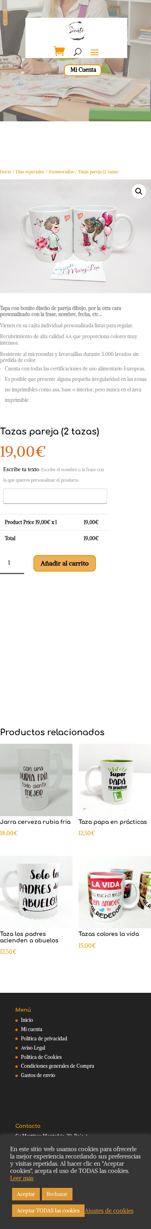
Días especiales (30, 172)
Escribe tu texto (53, 474)
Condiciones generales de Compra (57, 1066)
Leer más (21, 1178)
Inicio (5, 172)
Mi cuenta (31, 1029)
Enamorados (61, 172)
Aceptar (26, 1194)
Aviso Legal (33, 1048)
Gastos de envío (38, 1075)
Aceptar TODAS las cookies (48, 1210)
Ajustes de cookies (109, 1210)
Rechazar (57, 1194)
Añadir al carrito (65, 563)
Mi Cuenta (83, 69)
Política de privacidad (44, 1039)
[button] (139, 191)
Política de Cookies (41, 1057)
